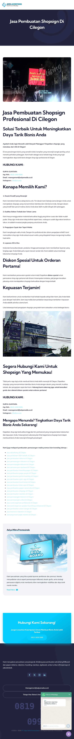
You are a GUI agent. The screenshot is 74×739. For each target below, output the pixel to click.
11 (47, 355)
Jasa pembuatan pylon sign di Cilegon (20, 479)
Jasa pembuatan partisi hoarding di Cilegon (22, 476)
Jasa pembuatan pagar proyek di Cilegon (21, 473)
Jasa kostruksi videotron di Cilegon (19, 512)
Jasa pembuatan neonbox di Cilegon (20, 494)
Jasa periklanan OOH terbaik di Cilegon (21, 455)
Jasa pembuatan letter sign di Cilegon (20, 485)
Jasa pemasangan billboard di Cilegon (20, 464)
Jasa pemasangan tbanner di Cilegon (20, 497)
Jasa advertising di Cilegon (16, 452)
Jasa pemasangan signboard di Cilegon (21, 467)
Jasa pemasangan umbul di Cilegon (19, 500)
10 (44, 355)
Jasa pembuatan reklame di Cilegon (19, 458)
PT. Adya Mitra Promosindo (30, 730)
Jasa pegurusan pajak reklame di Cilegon (21, 515)
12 (49, 355)
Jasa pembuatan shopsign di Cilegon (20, 491)
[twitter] (34, 675)
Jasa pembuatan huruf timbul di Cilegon (21, 482)
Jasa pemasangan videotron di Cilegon (21, 461)
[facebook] (29, 675)
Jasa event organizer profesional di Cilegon (22, 503)
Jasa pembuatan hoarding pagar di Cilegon (22, 470)
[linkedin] (44, 675)
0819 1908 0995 (16, 175)
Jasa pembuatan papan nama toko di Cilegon (23, 488)
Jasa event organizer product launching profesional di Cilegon (29, 506)
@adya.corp (16, 180)
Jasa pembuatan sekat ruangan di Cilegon (22, 509)
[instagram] (39, 675)
